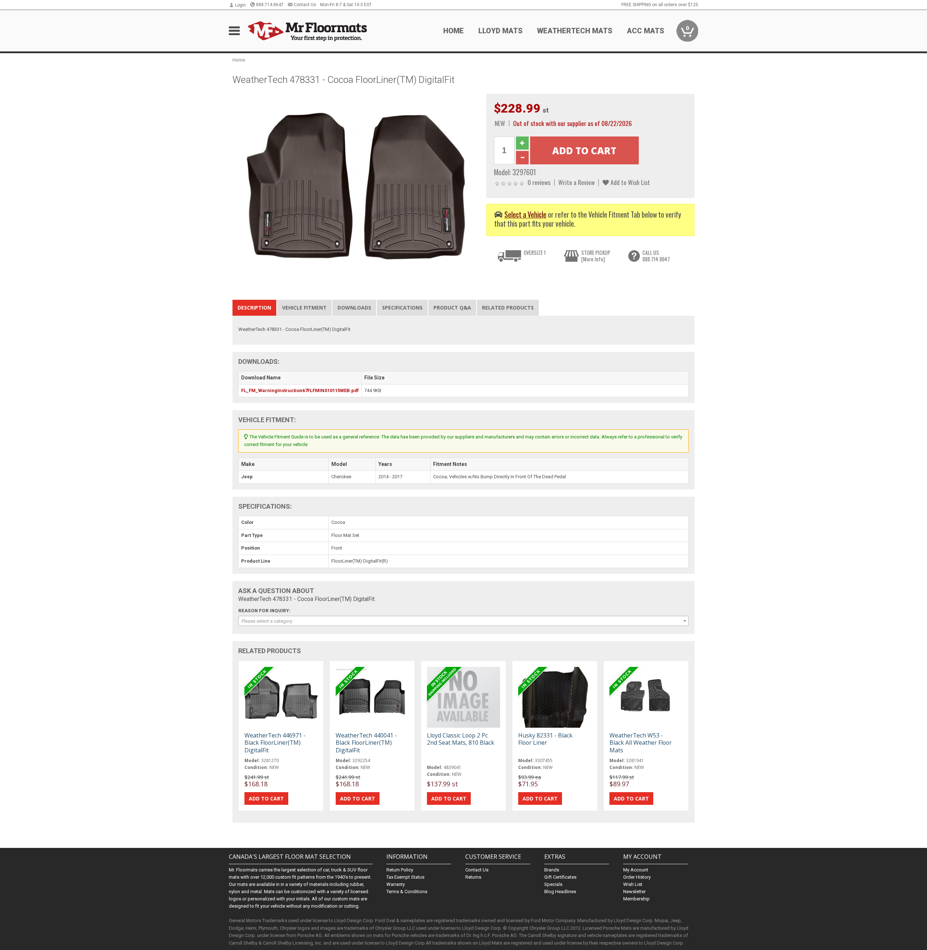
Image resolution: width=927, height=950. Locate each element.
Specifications (402, 307)
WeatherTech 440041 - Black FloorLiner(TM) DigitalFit (366, 742)
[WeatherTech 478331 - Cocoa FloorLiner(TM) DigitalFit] (355, 185)
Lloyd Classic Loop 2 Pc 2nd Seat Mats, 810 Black (460, 739)
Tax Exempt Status (405, 877)
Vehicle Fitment (304, 307)
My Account (635, 870)
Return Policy (399, 870)
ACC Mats (645, 30)
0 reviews (539, 182)
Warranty (395, 884)
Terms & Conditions (406, 891)
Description (254, 307)
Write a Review (576, 182)
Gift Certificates (560, 877)
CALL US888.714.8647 (656, 256)
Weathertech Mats (574, 30)
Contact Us (305, 4)
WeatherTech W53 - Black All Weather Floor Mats (640, 742)
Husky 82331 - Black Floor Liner (545, 739)
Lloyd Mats (500, 30)
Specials (553, 884)
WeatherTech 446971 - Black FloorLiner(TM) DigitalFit (275, 742)
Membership (636, 898)
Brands (551, 870)
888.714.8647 (270, 4)
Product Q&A (452, 307)
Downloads (354, 307)
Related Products (508, 307)
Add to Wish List (629, 182)
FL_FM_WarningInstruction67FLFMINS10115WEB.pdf (300, 390)
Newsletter (634, 891)
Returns (473, 877)
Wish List (632, 884)
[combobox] (463, 621)
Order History (637, 877)
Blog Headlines (560, 891)
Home (453, 30)
